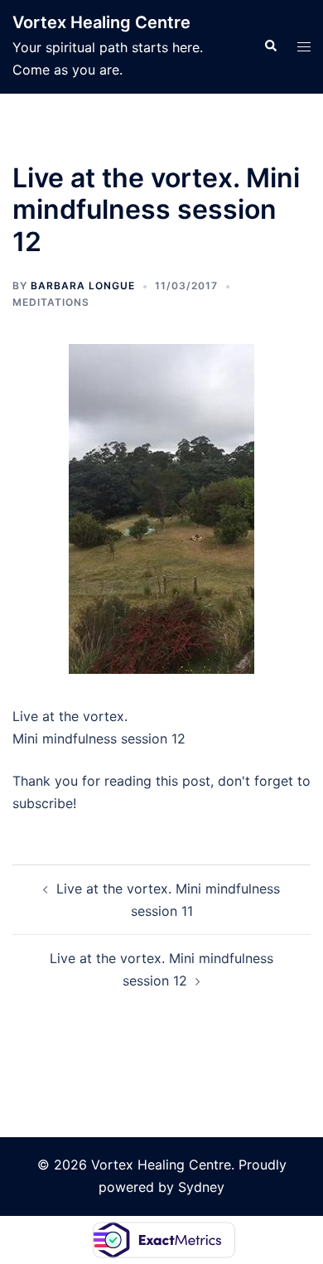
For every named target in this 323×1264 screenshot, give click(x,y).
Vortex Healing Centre (101, 22)
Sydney (201, 1187)
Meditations (50, 302)
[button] (270, 46)
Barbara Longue (83, 285)
